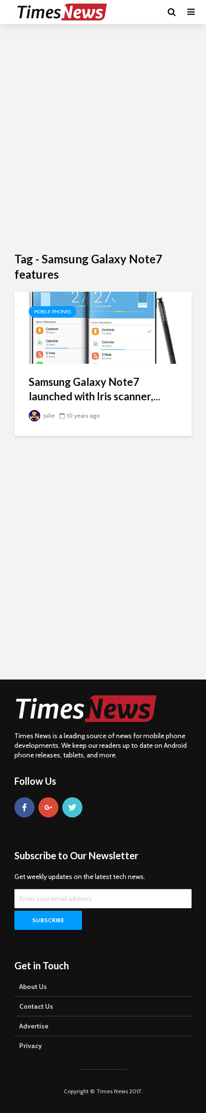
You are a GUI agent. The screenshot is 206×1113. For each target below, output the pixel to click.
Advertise (33, 1026)
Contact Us (36, 1006)
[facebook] (24, 807)
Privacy (30, 1045)
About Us (33, 986)
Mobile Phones (52, 312)
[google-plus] (48, 807)
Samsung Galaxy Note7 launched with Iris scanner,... (94, 389)
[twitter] (72, 807)
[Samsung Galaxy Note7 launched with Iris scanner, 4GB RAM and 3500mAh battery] (103, 327)
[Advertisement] (103, 137)
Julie (48, 415)
